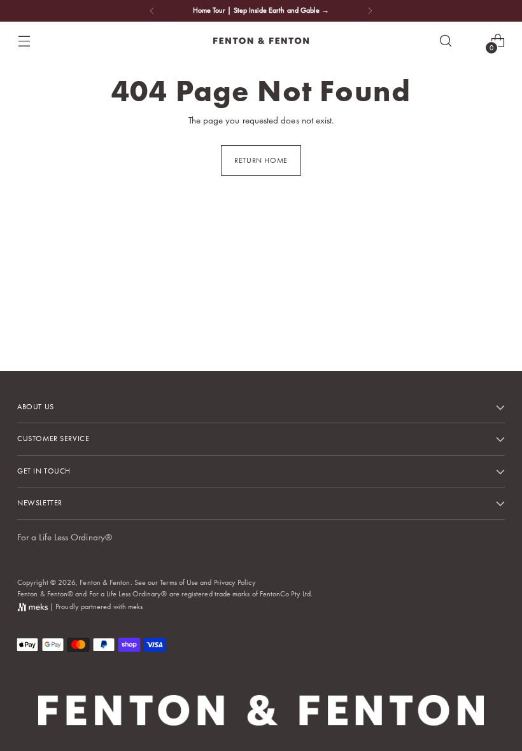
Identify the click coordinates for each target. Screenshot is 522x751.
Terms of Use (179, 582)
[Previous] (152, 11)
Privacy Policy (235, 582)
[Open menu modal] (24, 41)
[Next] (370, 11)
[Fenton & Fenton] (261, 41)
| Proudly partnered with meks (95, 606)
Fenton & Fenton (105, 582)
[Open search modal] (446, 41)
